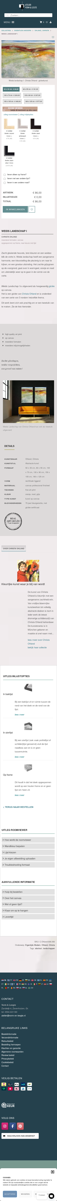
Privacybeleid (7, 1058)
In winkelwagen (15, 209)
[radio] (11, 89)
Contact (5, 1065)
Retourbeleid (7, 1041)
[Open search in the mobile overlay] (28, 15)
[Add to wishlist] (53, 37)
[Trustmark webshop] (8, 1106)
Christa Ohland (29, 293)
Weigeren (25, 1194)
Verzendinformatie (9, 1037)
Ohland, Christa (42, 30)
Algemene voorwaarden (12, 1051)
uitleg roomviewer (11, 114)
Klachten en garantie (11, 1048)
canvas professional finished (37, 485)
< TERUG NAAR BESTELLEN (18, 807)
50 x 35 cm (30, 467)
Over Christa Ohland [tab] (13, 548)
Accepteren (10, 1194)
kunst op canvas (32, 498)
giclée (52, 286)
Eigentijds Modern (22, 30)
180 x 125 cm (38, 476)
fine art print (30, 489)
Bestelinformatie (8, 1034)
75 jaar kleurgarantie (34, 503)
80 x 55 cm (41, 467)
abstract (38, 948)
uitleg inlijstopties (26, 114)
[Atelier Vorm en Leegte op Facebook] (12, 1126)
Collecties (6, 30)
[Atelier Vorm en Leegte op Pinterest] (20, 1126)
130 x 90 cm (38, 472)
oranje (28, 494)
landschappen (49, 948)
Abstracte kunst (32, 463)
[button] (52, 1171)
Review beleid (7, 1055)
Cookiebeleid (7, 1062)
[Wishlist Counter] (47, 22)
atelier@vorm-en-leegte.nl (13, 1015)
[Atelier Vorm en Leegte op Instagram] (4, 1126)
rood (33, 494)
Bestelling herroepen (11, 1044)
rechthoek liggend (32, 480)
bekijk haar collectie (37, 647)
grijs (38, 494)
